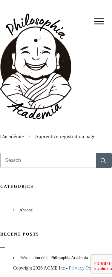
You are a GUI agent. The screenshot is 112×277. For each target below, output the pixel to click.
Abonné (26, 210)
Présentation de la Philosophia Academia (53, 258)
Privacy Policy (84, 268)
